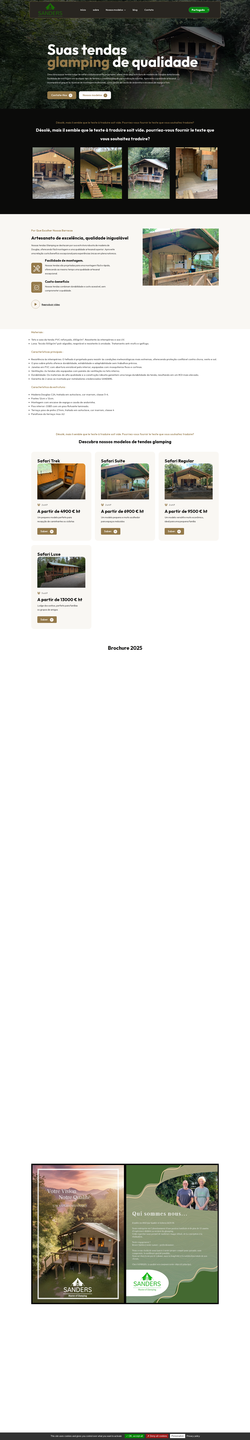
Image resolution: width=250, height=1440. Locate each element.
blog (135, 9)
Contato (149, 9)
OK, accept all (135, 1436)
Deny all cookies (158, 1436)
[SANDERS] (50, 9)
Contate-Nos (59, 95)
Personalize (177, 1436)
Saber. (44, 531)
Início (83, 9)
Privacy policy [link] (193, 1436)
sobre (96, 9)
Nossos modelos (114, 9)
